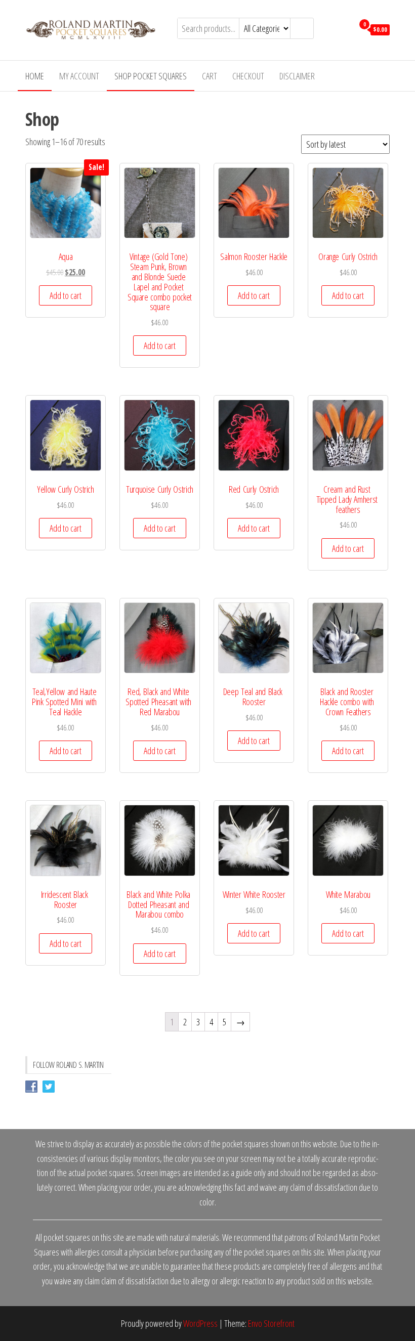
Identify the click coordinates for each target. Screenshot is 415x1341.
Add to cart (65, 295)
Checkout (248, 76)
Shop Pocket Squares (150, 76)
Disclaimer (297, 76)
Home (34, 76)
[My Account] (343, 28)
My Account (79, 76)
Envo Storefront (271, 1323)
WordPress (200, 1323)
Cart (209, 76)
